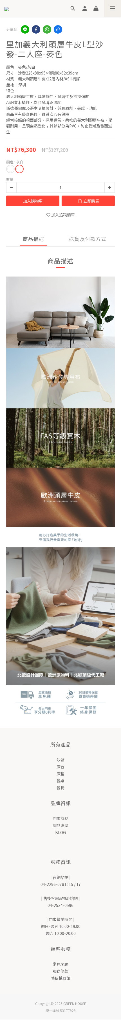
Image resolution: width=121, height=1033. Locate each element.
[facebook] (36, 29)
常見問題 (60, 964)
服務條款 (60, 971)
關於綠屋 (60, 825)
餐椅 (60, 787)
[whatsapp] (47, 29)
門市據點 (60, 818)
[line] (25, 29)
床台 (60, 766)
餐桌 (60, 780)
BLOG (60, 832)
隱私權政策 (60, 978)
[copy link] (58, 29)
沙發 (60, 759)
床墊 (60, 773)
